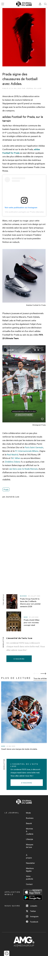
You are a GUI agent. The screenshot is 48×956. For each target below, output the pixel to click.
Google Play (32, 897)
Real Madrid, (13, 454)
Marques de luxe (29, 845)
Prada (6, 489)
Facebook (34, 921)
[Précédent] (36, 673)
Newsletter (30, 863)
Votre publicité (29, 877)
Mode (28, 812)
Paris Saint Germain (34, 447)
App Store (32, 892)
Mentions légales (30, 869)
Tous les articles (40, 678)
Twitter (33, 911)
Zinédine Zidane (12, 461)
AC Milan (16, 458)
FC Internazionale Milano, (27, 450)
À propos (29, 856)
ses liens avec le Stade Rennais (23, 468)
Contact (29, 884)
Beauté (29, 823)
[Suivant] (43, 673)
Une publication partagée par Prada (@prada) (24, 212)
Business (29, 818)
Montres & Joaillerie (29, 831)
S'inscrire (19, 659)
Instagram (34, 916)
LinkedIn (33, 905)
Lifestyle (29, 839)
